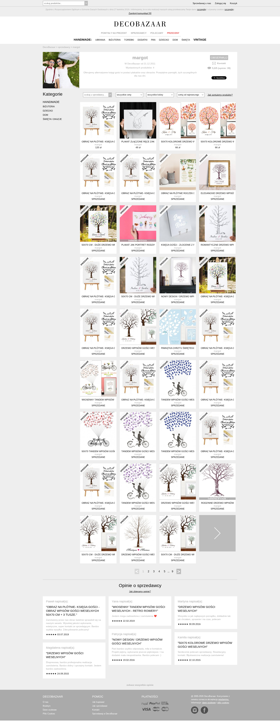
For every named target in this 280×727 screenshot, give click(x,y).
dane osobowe (209, 702)
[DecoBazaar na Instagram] (194, 710)
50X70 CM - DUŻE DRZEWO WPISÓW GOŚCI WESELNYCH (113, 554)
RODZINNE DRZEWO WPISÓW (217, 503)
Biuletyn (46, 706)
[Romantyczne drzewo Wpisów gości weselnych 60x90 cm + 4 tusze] (217, 223)
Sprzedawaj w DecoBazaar (104, 713)
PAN (153, 40)
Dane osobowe (50, 710)
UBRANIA (100, 40)
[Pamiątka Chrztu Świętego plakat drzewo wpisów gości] (177, 327)
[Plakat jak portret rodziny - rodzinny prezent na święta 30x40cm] (138, 223)
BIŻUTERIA (115, 40)
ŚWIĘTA (185, 40)
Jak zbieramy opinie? (140, 591)
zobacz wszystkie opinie (140, 685)
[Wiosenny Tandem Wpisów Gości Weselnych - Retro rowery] (98, 378)
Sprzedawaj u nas (202, 3)
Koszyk (233, 3)
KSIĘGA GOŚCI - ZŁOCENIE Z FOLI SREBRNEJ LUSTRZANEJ (193, 245)
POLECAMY (156, 33)
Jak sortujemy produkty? (220, 95)
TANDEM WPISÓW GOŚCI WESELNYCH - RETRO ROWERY (192, 399)
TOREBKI (129, 40)
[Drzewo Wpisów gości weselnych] (138, 327)
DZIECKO (164, 40)
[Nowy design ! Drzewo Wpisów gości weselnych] (177, 275)
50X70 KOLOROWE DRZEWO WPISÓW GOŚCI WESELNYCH (193, 141)
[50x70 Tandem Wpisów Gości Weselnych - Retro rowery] (98, 430)
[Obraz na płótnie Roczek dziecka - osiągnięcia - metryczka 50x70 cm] (177, 172)
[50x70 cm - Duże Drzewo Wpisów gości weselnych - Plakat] (98, 223)
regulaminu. (223, 699)
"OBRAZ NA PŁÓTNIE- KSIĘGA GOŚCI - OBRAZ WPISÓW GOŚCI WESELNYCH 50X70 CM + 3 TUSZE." (72, 610)
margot (98, 144)
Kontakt (221, 63)
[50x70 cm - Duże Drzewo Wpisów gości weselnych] (98, 533)
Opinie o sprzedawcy (140, 585)
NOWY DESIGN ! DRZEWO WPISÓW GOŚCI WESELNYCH (191, 296)
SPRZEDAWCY (138, 33)
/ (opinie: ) (221, 68)
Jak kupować (98, 702)
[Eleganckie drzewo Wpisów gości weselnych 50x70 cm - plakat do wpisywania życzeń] (217, 172)
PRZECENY (173, 33)
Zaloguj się (220, 3)
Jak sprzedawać (99, 706)
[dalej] (217, 533)
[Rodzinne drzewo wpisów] (217, 481)
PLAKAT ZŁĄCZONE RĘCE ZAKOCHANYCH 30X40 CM (150, 141)
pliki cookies (223, 702)
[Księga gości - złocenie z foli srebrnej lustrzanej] (177, 223)
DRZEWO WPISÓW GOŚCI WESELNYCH (142, 348)
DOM (175, 40)
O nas (45, 702)
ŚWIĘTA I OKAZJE (52, 119)
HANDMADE (51, 102)
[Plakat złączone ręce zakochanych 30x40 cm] (138, 120)
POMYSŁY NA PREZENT (114, 33)
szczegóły (201, 9)
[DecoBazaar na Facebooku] (204, 710)
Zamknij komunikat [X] (140, 13)
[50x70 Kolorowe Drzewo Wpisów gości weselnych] (177, 120)
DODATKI (142, 40)
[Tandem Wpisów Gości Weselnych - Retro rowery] (177, 378)
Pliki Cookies (49, 713)
